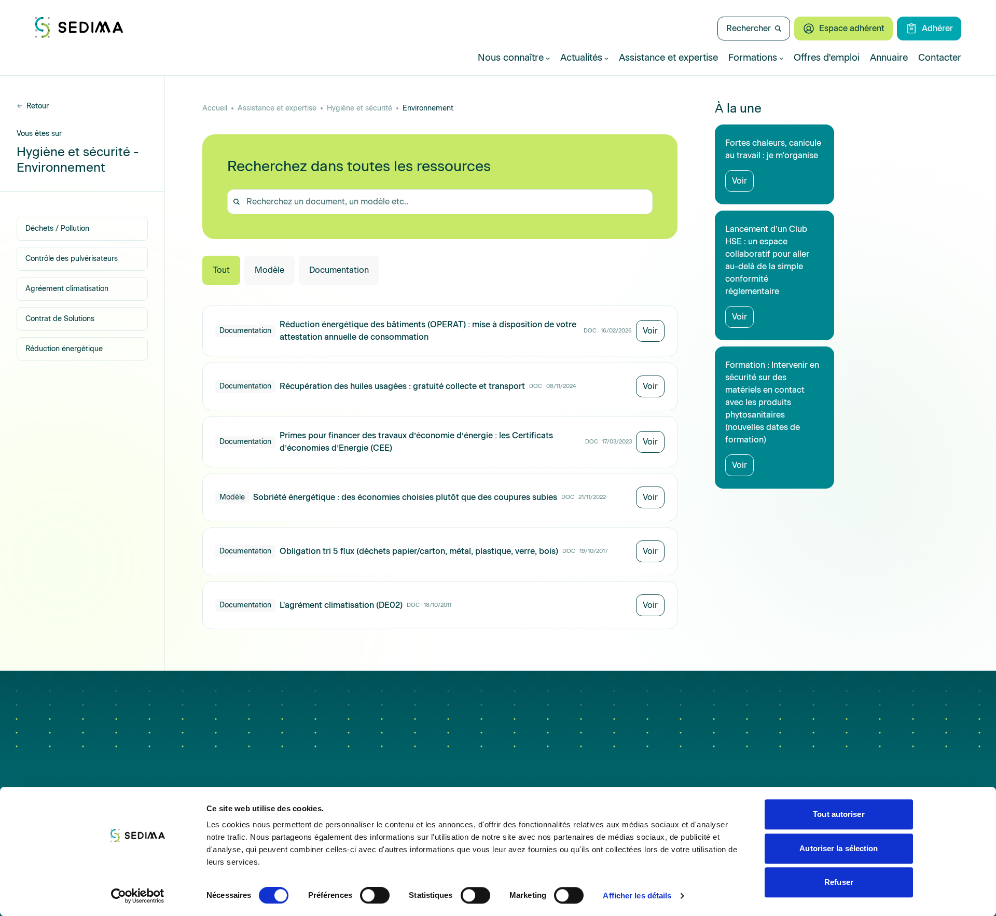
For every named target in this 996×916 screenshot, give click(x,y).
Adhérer (937, 28)
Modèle (269, 270)
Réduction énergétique (64, 348)
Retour (37, 106)
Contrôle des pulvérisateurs (71, 258)
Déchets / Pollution (57, 228)
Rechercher (748, 28)
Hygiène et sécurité (359, 108)
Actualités (581, 57)
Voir (650, 331)
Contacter (939, 57)
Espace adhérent (851, 28)
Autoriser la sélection (838, 848)
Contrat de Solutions (59, 318)
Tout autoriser (838, 814)
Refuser (838, 882)
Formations (752, 57)
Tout (221, 270)
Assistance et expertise (668, 57)
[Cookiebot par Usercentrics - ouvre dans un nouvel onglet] (137, 896)
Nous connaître (511, 57)
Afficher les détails (637, 895)
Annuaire (889, 57)
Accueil (214, 108)
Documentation (339, 270)
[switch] (375, 895)
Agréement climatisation (66, 288)
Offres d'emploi (827, 57)
